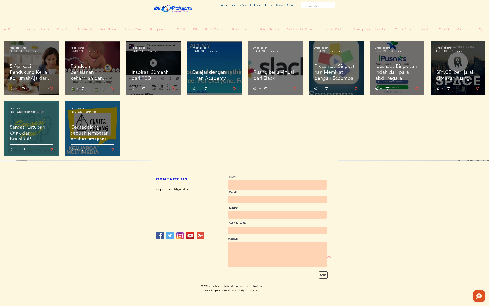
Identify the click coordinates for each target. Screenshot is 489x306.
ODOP (181, 29)
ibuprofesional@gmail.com (173, 189)
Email (233, 192)
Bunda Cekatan (214, 29)
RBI (195, 29)
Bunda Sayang (108, 29)
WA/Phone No (238, 223)
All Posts (9, 29)
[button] (480, 30)
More (460, 29)
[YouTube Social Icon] (190, 235)
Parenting (425, 29)
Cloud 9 (444, 29)
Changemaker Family (36, 29)
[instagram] (180, 235)
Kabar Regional (336, 29)
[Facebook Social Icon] (160, 235)
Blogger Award (159, 29)
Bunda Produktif (242, 29)
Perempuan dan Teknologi (370, 29)
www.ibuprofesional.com (220, 290)
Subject (233, 207)
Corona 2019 (403, 29)
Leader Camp (133, 29)
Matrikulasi (85, 29)
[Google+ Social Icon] (200, 235)
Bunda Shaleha (269, 29)
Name (233, 176)
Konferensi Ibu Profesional (302, 29)
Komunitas (63, 29)
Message (233, 238)
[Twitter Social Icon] (170, 235)
